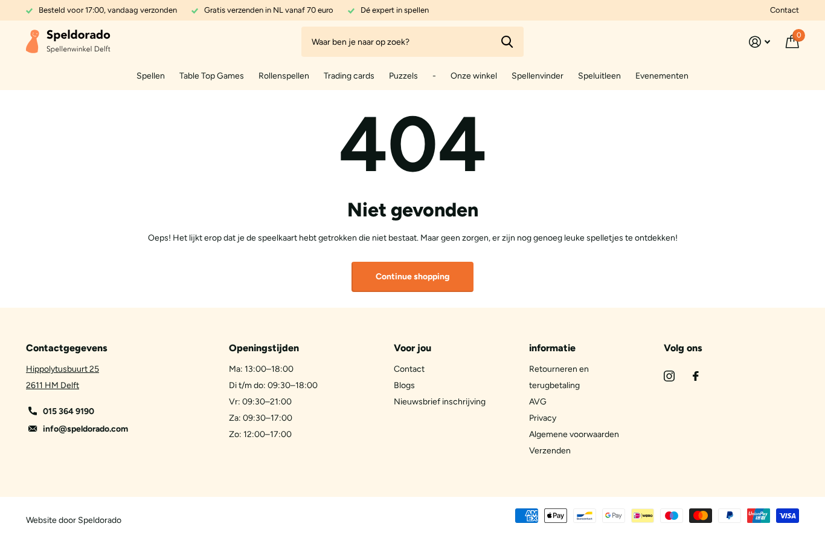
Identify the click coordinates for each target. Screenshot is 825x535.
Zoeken (507, 42)
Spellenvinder (537, 76)
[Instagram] (669, 376)
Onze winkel (474, 76)
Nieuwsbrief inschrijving (440, 402)
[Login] (759, 42)
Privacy (542, 418)
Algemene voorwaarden (574, 434)
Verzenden (550, 451)
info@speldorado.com (85, 429)
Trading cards (349, 76)
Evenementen (662, 76)
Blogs (404, 385)
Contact (784, 10)
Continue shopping (412, 276)
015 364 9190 (68, 411)
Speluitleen (599, 76)
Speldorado (99, 520)
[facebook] (696, 376)
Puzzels (403, 76)
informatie (552, 348)
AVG (538, 402)
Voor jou (412, 348)
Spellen (150, 76)
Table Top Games (211, 76)
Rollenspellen (283, 76)
